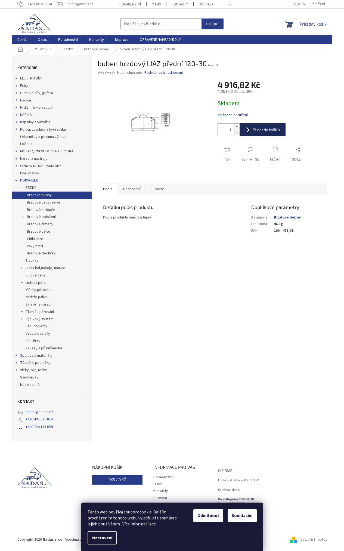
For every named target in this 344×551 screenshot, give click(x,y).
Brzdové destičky (41, 253)
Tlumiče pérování (40, 312)
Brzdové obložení (41, 217)
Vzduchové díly (38, 333)
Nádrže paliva (37, 297)
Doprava (206, 4)
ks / (117, 479)
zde (152, 524)
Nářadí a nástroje (34, 158)
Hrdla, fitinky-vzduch (36, 107)
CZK (297, 4)
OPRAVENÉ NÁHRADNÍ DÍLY (40, 166)
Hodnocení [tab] (132, 189)
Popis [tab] (107, 189)
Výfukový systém (40, 319)
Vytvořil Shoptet (313, 540)
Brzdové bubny (39, 195)
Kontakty (180, 4)
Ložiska (26, 144)
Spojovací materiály (36, 355)
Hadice (25, 100)
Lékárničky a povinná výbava (43, 137)
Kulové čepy (36, 275)
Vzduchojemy (36, 326)
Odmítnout (208, 516)
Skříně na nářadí (38, 304)
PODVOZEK (29, 180)
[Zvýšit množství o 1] (237, 127)
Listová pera (36, 282)
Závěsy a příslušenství (44, 348)
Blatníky (32, 260)
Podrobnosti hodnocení (163, 72)
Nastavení (102, 538)
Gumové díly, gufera (36, 93)
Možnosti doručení (233, 115)
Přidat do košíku (266, 129)
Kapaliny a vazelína (35, 122)
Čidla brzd (35, 239)
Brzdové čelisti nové (43, 202)
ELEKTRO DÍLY (31, 78)
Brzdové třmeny (40, 224)
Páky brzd (35, 246)
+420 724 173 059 (39, 427)
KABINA (26, 115)
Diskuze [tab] (157, 189)
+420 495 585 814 (39, 419)
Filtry (24, 85)
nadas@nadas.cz (39, 412)
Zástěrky (33, 341)
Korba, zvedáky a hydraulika (43, 129)
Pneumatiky (29, 173)
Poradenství (130, 4)
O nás (156, 4)
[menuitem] (22, 39)
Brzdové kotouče (41, 210)
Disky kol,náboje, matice (45, 268)
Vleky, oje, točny (33, 370)
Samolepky (29, 377)
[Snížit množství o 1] (237, 133)
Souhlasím (242, 516)
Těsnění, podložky (35, 362)
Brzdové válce (38, 231)
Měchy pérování (38, 290)
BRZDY (31, 187)
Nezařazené (30, 384)
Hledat (212, 23)
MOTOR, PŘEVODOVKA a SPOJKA (46, 151)
